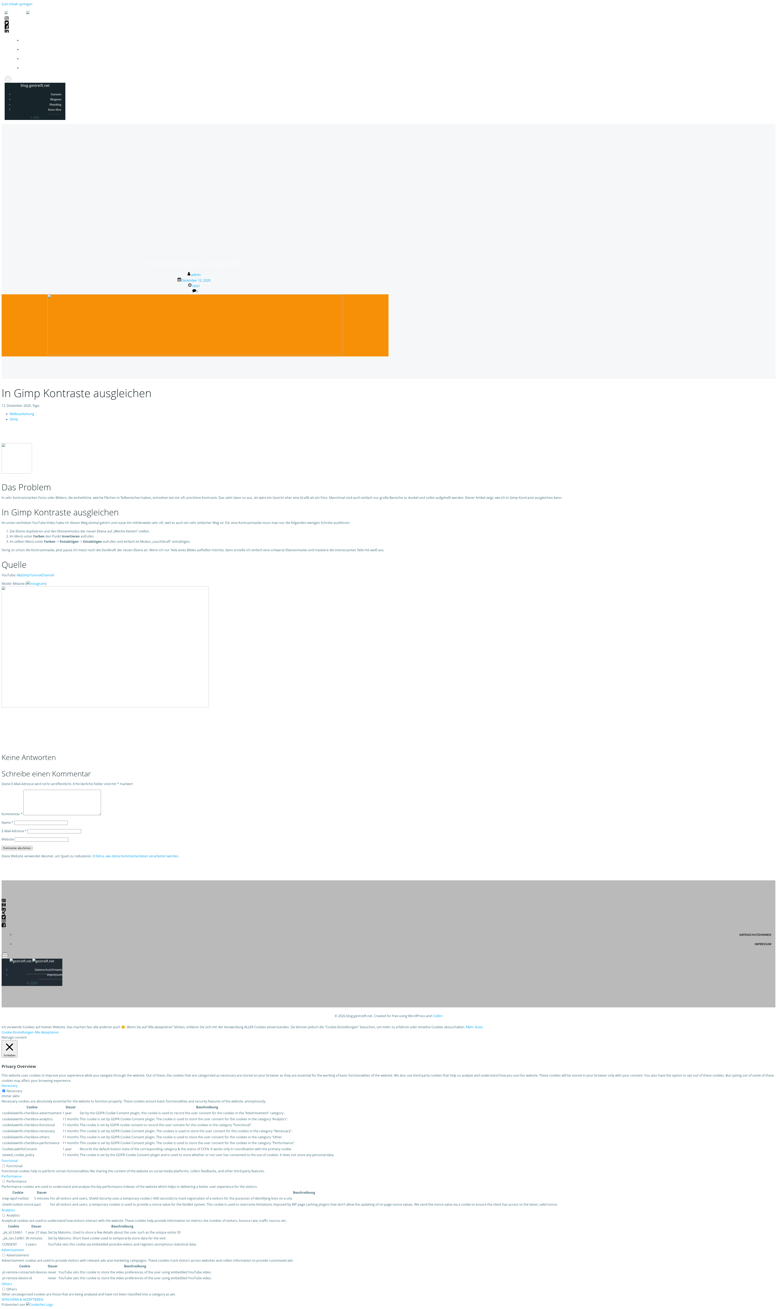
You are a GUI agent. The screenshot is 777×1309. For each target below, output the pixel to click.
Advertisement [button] (13, 1250)
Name (7, 822)
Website (8, 839)
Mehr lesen (474, 1027)
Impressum (763, 944)
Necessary (14, 1091)
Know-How (764, 68)
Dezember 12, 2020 (195, 280)
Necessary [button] (9, 1085)
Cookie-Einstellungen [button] (18, 1032)
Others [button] (7, 1284)
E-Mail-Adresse (14, 831)
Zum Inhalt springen (17, 4)
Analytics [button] (8, 1210)
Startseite (764, 40)
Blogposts (764, 49)
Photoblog (763, 58)
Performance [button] (12, 1176)
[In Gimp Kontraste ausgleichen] (195, 354)
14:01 (196, 286)
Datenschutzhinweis (755, 935)
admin (196, 274)
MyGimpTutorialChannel (35, 575)
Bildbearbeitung (22, 414)
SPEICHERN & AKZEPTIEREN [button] (22, 1299)
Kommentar (12, 814)
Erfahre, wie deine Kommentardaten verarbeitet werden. (136, 856)
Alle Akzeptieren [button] (47, 1032)
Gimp (14, 419)
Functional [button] (10, 1160)
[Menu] (388, 79)
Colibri (438, 1016)
